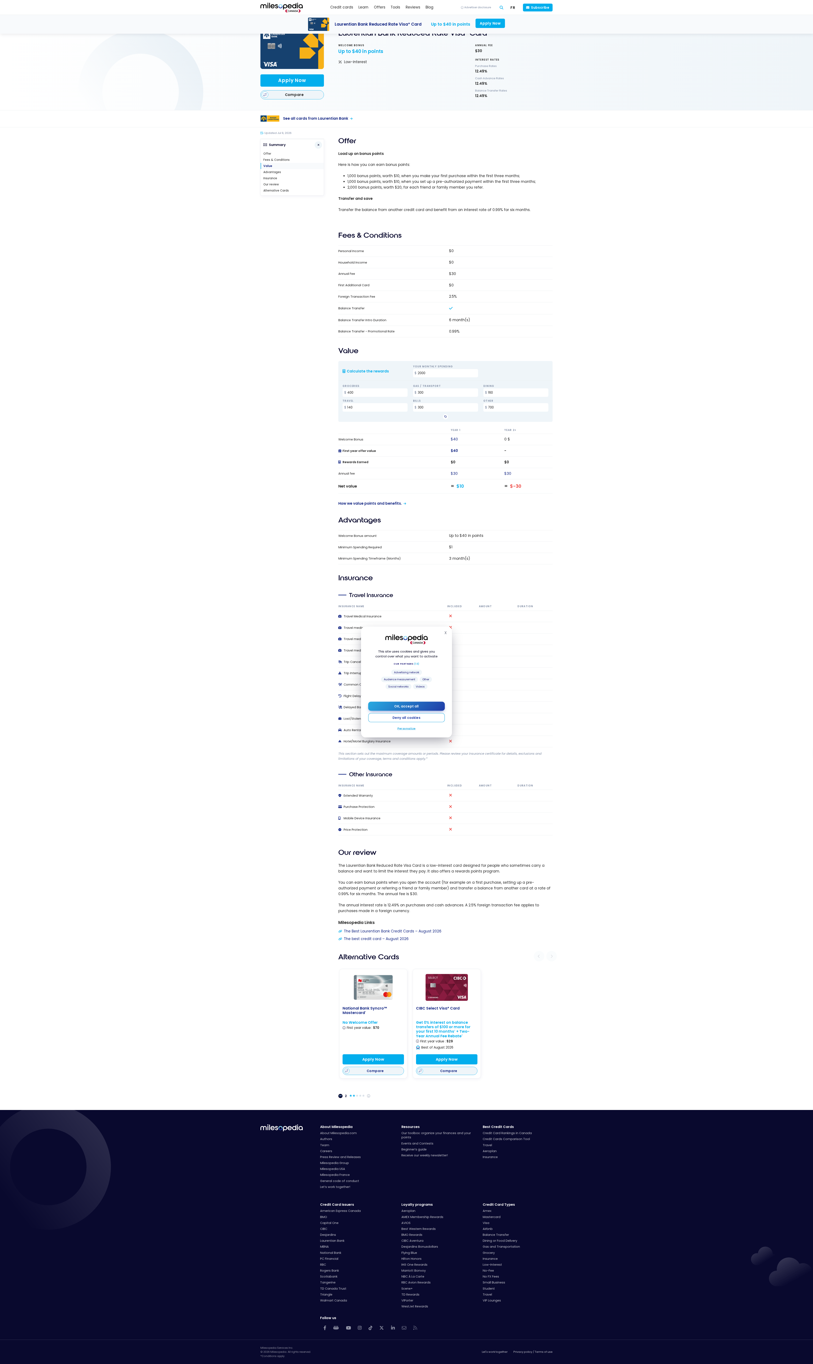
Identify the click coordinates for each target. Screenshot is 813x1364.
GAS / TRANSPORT (427, 386)
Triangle (326, 1294)
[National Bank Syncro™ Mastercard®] (373, 987)
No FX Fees (491, 1276)
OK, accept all (406, 706)
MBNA (324, 1247)
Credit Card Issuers (337, 1204)
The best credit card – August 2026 (376, 938)
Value (267, 166)
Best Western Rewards (418, 1229)
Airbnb (488, 1229)
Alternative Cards (276, 191)
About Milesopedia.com (338, 1133)
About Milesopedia (336, 1126)
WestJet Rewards (414, 1306)
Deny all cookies (406, 717)
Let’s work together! (335, 1187)
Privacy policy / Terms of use (533, 1352)
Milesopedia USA (332, 1169)
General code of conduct (339, 1181)
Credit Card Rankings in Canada (507, 1133)
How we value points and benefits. (370, 503)
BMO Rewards (411, 1235)
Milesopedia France (335, 1175)
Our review (271, 184)
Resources (410, 1126)
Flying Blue (409, 1253)
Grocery (489, 1253)
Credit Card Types (499, 1204)
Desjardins (328, 1235)
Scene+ (407, 1288)
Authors (326, 1139)
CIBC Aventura (412, 1241)
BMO (323, 1217)
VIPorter (407, 1300)
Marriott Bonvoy (413, 1270)
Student (489, 1288)
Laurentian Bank (332, 1241)
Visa (486, 1223)
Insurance (270, 178)
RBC (323, 1265)
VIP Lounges (492, 1300)
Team (324, 1145)
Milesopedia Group (334, 1163)
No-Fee (488, 1270)
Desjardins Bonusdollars (419, 1247)
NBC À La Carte (412, 1276)
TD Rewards (410, 1294)
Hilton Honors (411, 1259)
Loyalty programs (417, 1204)
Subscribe (540, 7)
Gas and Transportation (501, 1247)
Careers (326, 1151)
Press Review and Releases (340, 1157)
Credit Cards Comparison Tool (506, 1139)
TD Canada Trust (333, 1288)
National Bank (330, 1253)
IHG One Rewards (414, 1265)
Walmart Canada (333, 1300)
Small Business (494, 1282)
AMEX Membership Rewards (422, 1217)
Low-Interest (492, 1265)
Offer (267, 154)
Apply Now (292, 80)
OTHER (488, 401)
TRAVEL (348, 401)
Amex (487, 1211)
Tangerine (328, 1282)
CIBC (323, 1229)
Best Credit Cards (498, 1126)
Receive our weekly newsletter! (424, 1155)
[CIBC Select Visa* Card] (447, 987)
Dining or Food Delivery (500, 1241)
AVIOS (406, 1223)
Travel (487, 1145)
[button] (539, 956)
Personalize (406, 728)
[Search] (501, 7)
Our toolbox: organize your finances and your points (436, 1135)
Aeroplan (490, 1151)
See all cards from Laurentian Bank (315, 118)
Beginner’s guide (414, 1149)
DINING (488, 386)
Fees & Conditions (276, 160)
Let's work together (495, 1352)
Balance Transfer (496, 1235)
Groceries (351, 386)
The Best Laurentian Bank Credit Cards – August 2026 (392, 931)
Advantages (272, 172)
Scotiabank (328, 1276)
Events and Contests (417, 1143)
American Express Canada (340, 1211)
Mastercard (492, 1217)
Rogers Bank (329, 1270)
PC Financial (329, 1259)
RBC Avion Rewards (416, 1282)
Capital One (329, 1223)
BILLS (417, 401)
